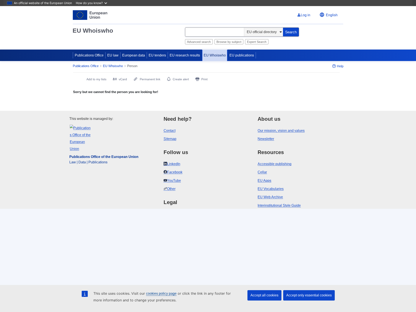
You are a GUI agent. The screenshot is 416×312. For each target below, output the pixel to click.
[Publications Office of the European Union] (90, 15)
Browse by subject (228, 41)
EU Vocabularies (271, 189)
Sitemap (170, 139)
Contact (170, 130)
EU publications (241, 55)
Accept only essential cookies (309, 295)
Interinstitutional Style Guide (279, 205)
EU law (113, 55)
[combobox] (214, 32)
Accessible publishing (274, 164)
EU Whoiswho (93, 30)
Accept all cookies (264, 295)
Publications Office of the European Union (103, 157)
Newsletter (266, 139)
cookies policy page (161, 293)
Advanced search (199, 41)
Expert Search (256, 41)
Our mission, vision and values (281, 130)
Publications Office (89, 55)
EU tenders (157, 55)
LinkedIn (173, 164)
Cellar (262, 172)
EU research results (185, 55)
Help (340, 66)
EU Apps (264, 180)
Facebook (174, 172)
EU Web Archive (270, 197)
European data (133, 55)
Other (171, 189)
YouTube (174, 180)
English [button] (332, 15)
